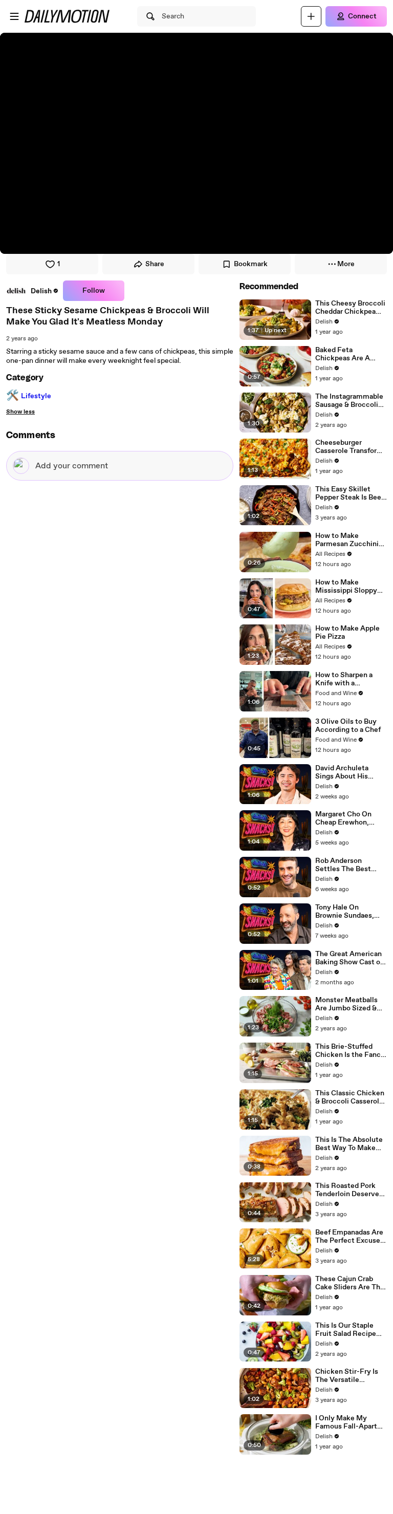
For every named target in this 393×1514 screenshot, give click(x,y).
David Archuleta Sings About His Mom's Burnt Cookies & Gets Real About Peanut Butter (350, 772)
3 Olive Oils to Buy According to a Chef (348, 726)
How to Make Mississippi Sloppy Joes (346, 586)
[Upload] (311, 16)
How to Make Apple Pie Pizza (347, 632)
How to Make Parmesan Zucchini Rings (347, 540)
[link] (32, 290)
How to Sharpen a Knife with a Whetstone (344, 679)
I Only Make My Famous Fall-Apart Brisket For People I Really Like (347, 1422)
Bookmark (251, 264)
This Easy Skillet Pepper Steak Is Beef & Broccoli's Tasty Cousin (349, 493)
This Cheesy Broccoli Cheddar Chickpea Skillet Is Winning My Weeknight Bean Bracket (350, 307)
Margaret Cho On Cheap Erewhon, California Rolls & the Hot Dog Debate (349, 818)
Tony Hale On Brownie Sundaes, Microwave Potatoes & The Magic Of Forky (351, 911)
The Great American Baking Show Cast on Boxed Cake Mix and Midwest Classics (349, 958)
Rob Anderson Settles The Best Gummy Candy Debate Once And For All (350, 865)
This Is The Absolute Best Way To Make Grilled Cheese (349, 1144)
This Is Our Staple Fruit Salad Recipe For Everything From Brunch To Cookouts (349, 1330)
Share (154, 264)
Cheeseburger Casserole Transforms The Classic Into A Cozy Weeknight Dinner (351, 447)
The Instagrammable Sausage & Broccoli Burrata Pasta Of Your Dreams (350, 401)
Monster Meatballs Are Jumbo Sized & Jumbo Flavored (346, 1004)
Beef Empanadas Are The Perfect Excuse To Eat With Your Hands (349, 1236)
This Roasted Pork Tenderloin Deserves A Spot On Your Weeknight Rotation (349, 1190)
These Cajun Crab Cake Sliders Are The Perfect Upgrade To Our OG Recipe (349, 1283)
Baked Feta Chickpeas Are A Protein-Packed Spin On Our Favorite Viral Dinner (350, 354)
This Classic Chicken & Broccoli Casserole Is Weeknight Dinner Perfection (349, 1097)
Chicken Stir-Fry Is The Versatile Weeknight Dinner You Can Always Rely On (349, 1376)
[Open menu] (14, 16)
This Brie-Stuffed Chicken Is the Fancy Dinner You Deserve (350, 1051)
